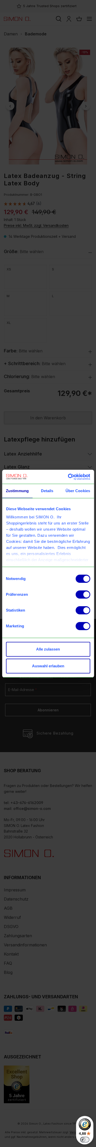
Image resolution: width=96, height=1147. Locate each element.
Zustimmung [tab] (17, 491)
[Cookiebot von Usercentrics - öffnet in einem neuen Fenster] (68, 477)
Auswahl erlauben (48, 666)
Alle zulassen (48, 649)
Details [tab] (47, 491)
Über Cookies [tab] (78, 491)
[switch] (83, 594)
